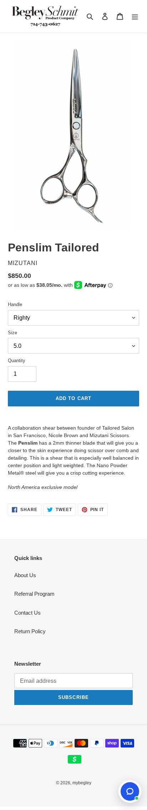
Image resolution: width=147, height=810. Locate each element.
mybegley (81, 782)
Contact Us (27, 613)
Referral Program (34, 594)
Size (12, 332)
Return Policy (30, 631)
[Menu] (134, 16)
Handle (15, 304)
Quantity (16, 360)
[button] (129, 791)
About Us (25, 575)
